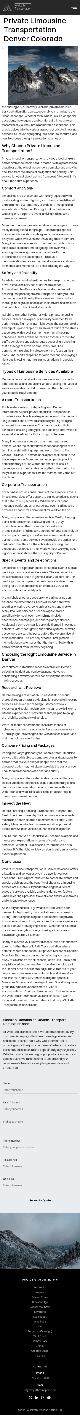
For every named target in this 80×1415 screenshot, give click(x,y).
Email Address (11, 1102)
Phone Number (11, 1140)
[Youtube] (49, 1397)
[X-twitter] (30, 1397)
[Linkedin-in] (36, 1397)
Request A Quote (60, 996)
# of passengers (13, 1121)
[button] (74, 8)
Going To (8, 1179)
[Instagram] (42, 1397)
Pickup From (10, 1159)
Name (6, 1083)
